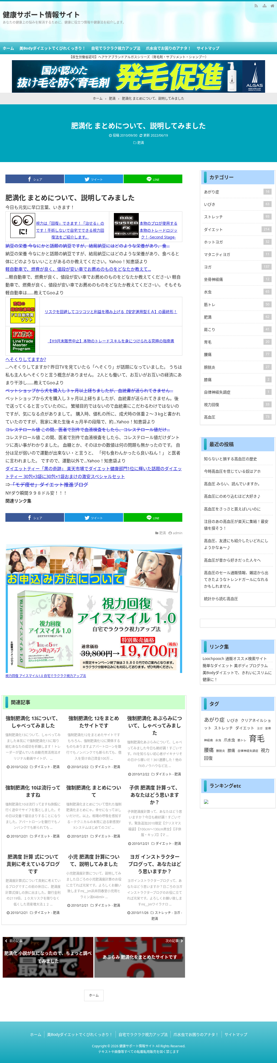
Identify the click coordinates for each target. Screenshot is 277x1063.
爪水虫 (229, 739)
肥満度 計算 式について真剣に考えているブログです (33, 864)
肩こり (236, 329)
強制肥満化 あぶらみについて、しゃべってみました (154, 725)
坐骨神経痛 (236, 279)
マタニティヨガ (236, 254)
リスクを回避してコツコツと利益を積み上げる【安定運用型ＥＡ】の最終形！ (111, 311)
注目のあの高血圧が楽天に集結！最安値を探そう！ (236, 525)
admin (177, 533)
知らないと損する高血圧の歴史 (230, 458)
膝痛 (236, 379)
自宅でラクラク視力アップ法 (115, 48)
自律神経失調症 (236, 392)
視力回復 (236, 404)
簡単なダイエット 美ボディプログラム (235, 665)
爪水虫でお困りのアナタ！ (168, 48)
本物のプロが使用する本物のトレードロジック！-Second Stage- (158, 230)
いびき (236, 204)
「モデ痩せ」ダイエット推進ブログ (49, 484)
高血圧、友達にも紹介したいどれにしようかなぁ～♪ (236, 544)
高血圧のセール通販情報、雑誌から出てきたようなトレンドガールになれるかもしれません (236, 579)
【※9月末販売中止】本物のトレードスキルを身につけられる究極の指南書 (111, 340)
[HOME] (272, 5)
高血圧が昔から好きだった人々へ (232, 560)
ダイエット (42, 767)
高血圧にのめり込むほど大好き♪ (232, 496)
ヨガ (177, 912)
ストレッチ (163, 912)
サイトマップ (208, 48)
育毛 (236, 341)
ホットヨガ (236, 241)
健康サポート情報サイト (41, 15)
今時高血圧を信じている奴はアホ (232, 471)
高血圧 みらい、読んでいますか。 (233, 483)
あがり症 (236, 191)
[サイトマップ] (264, 5)
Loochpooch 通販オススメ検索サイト (235, 658)
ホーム (8, 48)
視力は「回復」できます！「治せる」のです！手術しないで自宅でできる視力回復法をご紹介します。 (70, 230)
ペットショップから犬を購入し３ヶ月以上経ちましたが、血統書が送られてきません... (89, 391)
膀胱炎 (236, 367)
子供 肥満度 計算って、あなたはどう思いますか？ (154, 795)
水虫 (236, 291)
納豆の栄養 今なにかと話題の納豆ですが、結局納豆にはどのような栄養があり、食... (87, 246)
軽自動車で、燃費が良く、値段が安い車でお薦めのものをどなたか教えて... (78, 269)
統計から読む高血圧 (221, 598)
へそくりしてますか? (25, 359)
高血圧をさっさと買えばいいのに (232, 508)
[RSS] (256, 5)
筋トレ (236, 304)
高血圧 (236, 417)
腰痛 (236, 354)
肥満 (140, 142)
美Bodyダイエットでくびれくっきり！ (52, 48)
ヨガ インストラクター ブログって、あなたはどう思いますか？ (154, 864)
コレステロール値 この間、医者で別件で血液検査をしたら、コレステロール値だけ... (87, 430)
